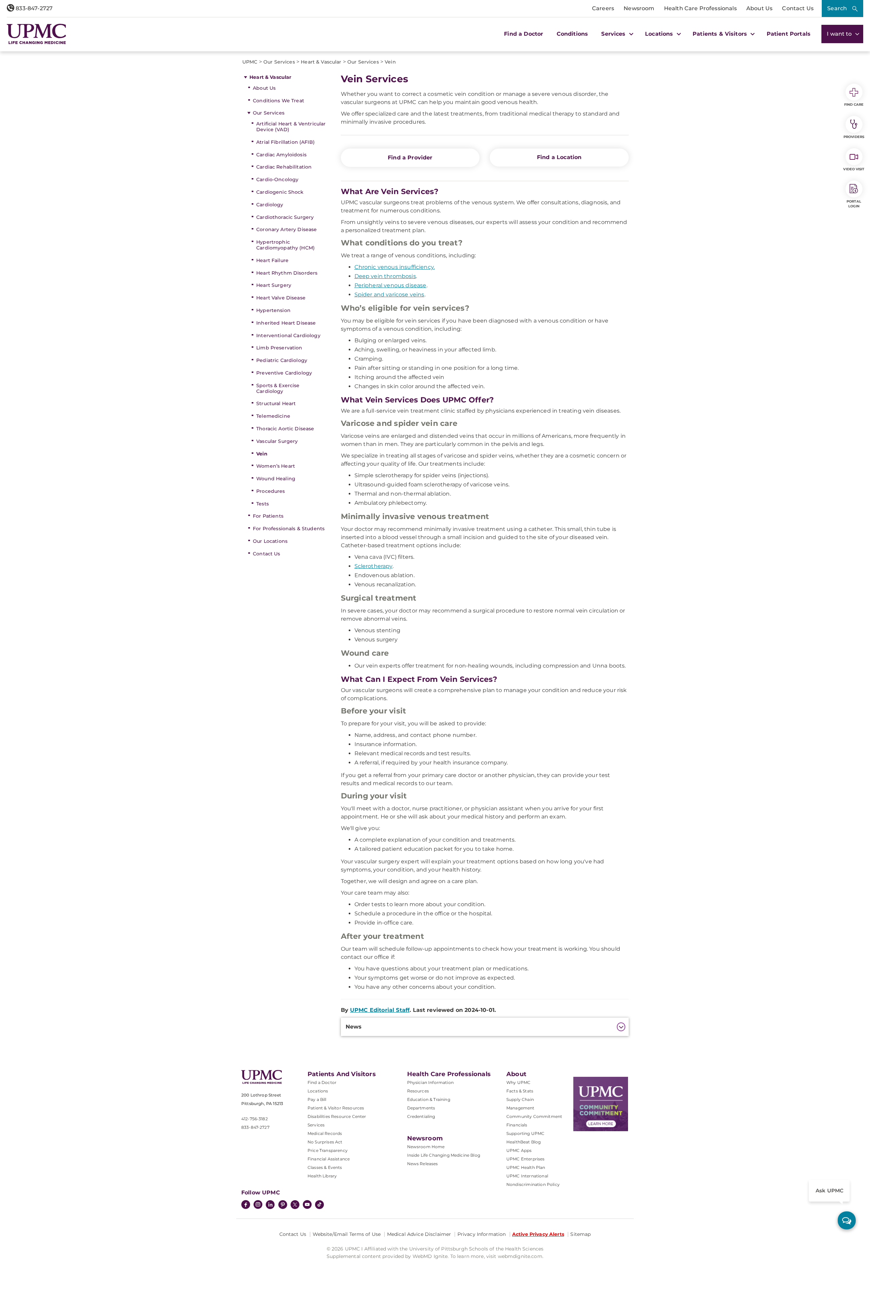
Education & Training (428, 1099)
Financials (516, 1124)
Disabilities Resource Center (337, 1116)
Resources (418, 1090)
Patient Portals (789, 34)
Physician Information (430, 1082)
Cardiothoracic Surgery (285, 217)
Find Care (854, 104)
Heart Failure (272, 260)
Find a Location (559, 157)
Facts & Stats (519, 1090)
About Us (759, 8)
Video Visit (853, 169)
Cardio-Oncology (277, 179)
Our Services (268, 113)
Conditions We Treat (278, 101)
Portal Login (854, 203)
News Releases (422, 1163)
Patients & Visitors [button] (721, 34)
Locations (318, 1090)
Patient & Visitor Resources (336, 1107)
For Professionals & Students (289, 528)
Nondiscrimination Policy (533, 1184)
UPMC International (527, 1175)
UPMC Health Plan (525, 1167)
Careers (603, 8)
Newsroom (639, 8)
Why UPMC (518, 1082)
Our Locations (270, 541)
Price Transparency (328, 1150)
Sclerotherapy (373, 566)
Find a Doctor (523, 34)
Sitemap (580, 1234)
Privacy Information (481, 1234)
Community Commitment (534, 1116)
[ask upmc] (847, 1220)
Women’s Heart (275, 466)
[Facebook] (245, 1205)
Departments (421, 1107)
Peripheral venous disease (390, 285)
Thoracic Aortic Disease (285, 429)
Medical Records (325, 1133)
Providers (853, 137)
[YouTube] (307, 1205)
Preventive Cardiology (284, 373)
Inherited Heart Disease (286, 323)
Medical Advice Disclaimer (419, 1234)
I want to (840, 34)
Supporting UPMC (525, 1133)
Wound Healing (275, 479)
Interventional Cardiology (288, 335)
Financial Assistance (329, 1158)
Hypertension (273, 310)
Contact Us (798, 8)
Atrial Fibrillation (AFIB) (285, 142)
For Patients (268, 516)
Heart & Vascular (270, 77)
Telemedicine (273, 416)
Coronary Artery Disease (286, 229)
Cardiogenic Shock (279, 192)
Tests (262, 504)
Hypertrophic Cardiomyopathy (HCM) (285, 245)
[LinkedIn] (270, 1205)
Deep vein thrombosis (385, 276)
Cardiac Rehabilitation (284, 167)
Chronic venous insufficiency (394, 267)
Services (316, 1124)
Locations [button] (660, 34)
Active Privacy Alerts (538, 1234)
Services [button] (614, 34)
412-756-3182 (254, 1118)
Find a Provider (410, 157)
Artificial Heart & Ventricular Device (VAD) (291, 127)
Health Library (322, 1175)
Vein (261, 454)
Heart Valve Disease (281, 298)
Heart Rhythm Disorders (286, 273)
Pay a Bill (317, 1099)
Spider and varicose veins (389, 294)
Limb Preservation (279, 348)
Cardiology (269, 205)
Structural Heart (276, 403)
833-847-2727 (33, 8)
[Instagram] (258, 1205)
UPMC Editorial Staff (380, 1010)
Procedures (270, 491)
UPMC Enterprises (525, 1158)
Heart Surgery (273, 285)
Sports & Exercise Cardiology (277, 388)
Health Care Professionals (700, 8)
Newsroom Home (426, 1146)
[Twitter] (295, 1204)
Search (837, 8)
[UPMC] (36, 34)
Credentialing (421, 1116)
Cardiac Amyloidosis (281, 155)
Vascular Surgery (277, 441)
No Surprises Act (325, 1141)
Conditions (572, 34)
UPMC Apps (519, 1150)
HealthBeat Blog (523, 1141)
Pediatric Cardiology (281, 360)
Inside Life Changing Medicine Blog (443, 1155)
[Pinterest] (282, 1205)
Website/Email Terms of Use (347, 1234)
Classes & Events (325, 1167)
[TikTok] (319, 1204)
